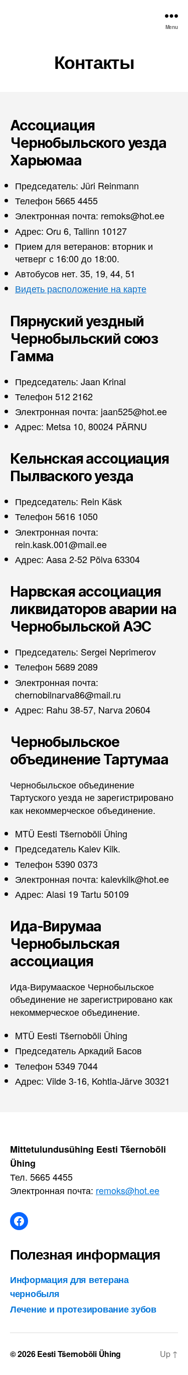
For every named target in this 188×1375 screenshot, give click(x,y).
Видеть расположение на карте (80, 288)
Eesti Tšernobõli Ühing (79, 1354)
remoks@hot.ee (127, 1190)
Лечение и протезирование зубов (83, 1309)
